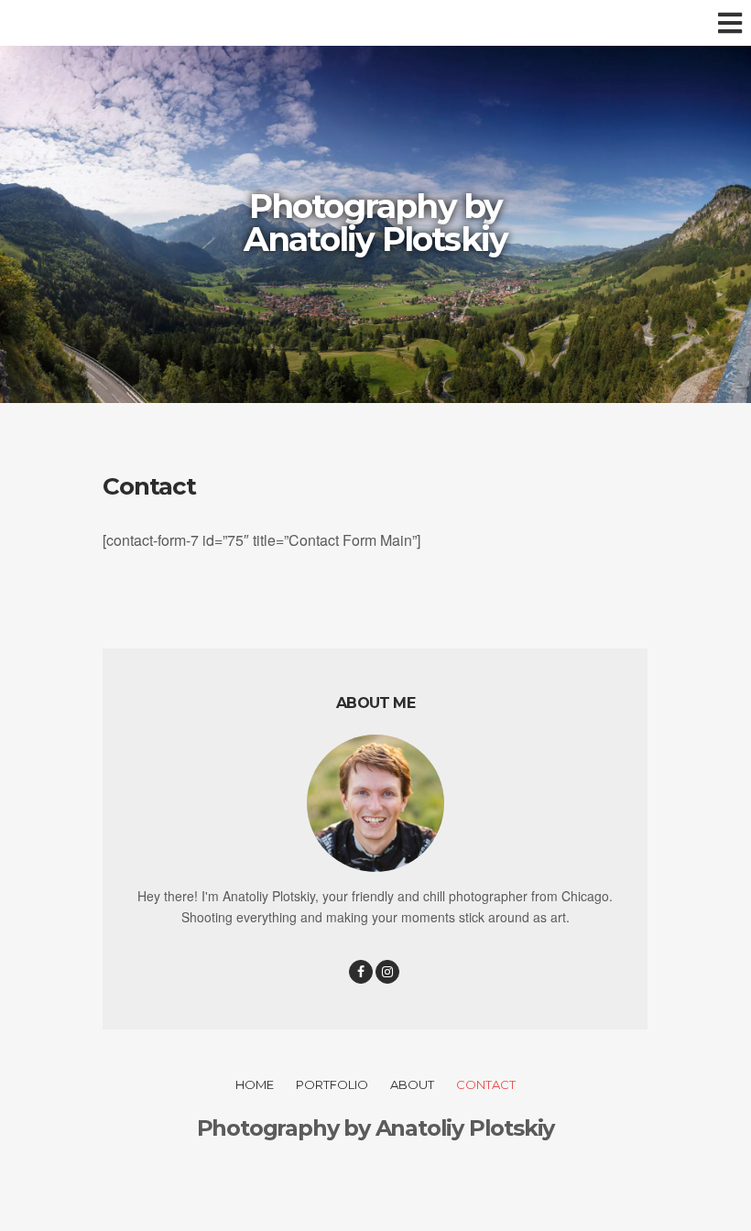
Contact (486, 1084)
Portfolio (332, 1084)
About (412, 1084)
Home (254, 1084)
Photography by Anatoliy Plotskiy (375, 222)
